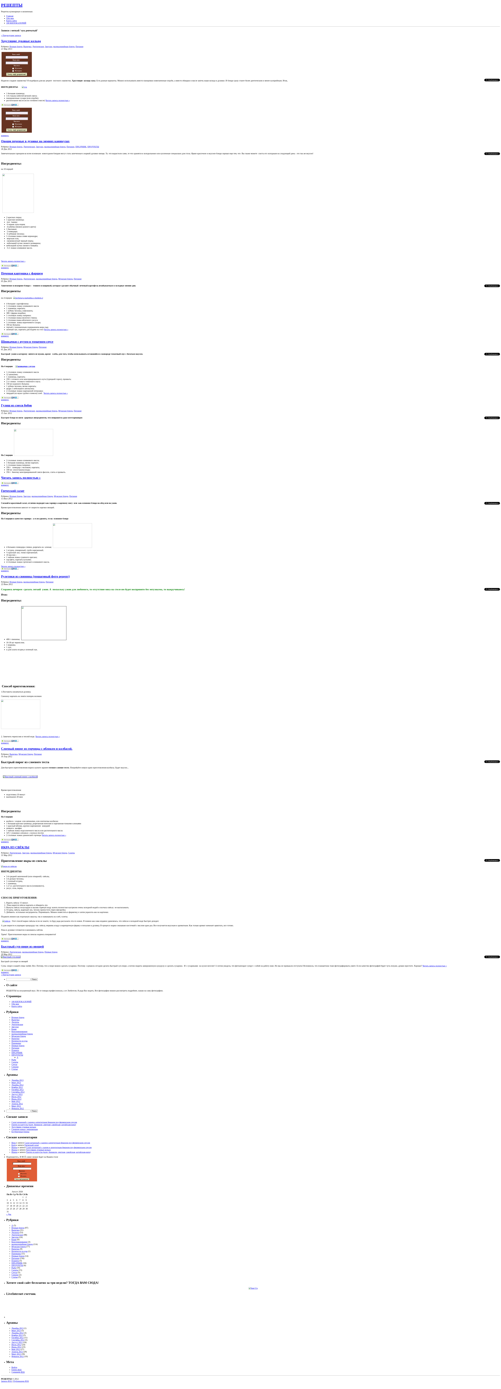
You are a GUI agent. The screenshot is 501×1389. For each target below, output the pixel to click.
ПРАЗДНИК (80, 147)
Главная (9, 16)
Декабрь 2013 (17, 1080)
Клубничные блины (20, 1132)
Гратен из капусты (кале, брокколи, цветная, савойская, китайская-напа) (43, 1125)
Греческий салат (12, 490)
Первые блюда (50, 952)
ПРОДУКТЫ (93, 147)
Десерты (15, 1022)
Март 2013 (16, 1082)
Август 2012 (17, 1094)
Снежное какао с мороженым (24, 1129)
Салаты (71, 853)
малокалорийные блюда (63, 46)
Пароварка (16, 1043)
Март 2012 (16, 1106)
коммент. (5, 135)
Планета (15, 1050)
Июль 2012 (16, 1097)
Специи (15, 1067)
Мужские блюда (65, 279)
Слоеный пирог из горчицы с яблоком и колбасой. (36, 748)
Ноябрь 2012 (17, 1087)
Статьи (14, 1069)
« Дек (8, 1214)
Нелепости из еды (19, 1041)
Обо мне (10, 18)
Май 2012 (15, 1101)
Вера (13, 1143)
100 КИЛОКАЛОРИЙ (16, 23)
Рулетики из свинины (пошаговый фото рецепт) (35, 576)
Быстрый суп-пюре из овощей (22, 946)
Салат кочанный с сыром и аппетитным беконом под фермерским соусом (44, 1122)
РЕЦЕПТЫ (11, 5)
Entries (16, 1370)
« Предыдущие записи (11, 35)
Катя (13, 1145)
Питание (79, 46)
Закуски (48, 46)
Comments (18, 1372)
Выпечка (27, 46)
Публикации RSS (21, 1381)
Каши (14, 1029)
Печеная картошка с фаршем (22, 273)
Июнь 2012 (16, 1099)
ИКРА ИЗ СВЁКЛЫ (15, 847)
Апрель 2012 (17, 1104)
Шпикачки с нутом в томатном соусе (27, 341)
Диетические (38, 46)
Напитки (15, 1038)
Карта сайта (11, 21)
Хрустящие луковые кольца (21, 41)
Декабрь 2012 (17, 1085)
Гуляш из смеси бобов (16, 405)
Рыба (13, 1060)
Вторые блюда (16, 46)
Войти (14, 1367)
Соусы (14, 1064)
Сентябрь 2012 (18, 1092)
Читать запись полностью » (57, 100)
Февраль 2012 (17, 1108)
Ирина (14, 1147)
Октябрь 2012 (17, 1090)
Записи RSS (6, 1381)
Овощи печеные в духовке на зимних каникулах (35, 141)
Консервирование (19, 1031)
